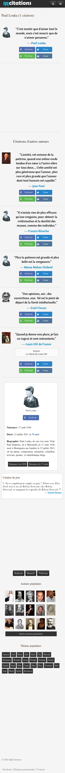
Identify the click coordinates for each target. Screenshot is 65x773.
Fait (13, 654)
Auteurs (18, 573)
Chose (51, 660)
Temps (33, 660)
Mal (57, 665)
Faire (33, 654)
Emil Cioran (38, 308)
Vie (39, 654)
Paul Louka (38, 43)
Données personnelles (24, 769)
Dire (19, 665)
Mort (11, 671)
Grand (5, 665)
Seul (13, 665)
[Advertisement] (32, 97)
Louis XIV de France (38, 344)
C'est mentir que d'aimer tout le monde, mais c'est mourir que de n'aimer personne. (37, 33)
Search (31, 573)
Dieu (33, 665)
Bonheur (28, 671)
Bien (20, 654)
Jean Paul (38, 186)
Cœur (26, 665)
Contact (41, 769)
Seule (18, 671)
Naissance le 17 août (38, 464)
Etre (26, 654)
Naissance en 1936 (17, 464)
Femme (42, 660)
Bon (40, 665)
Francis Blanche (38, 231)
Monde (47, 654)
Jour (5, 671)
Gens (25, 660)
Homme (17, 660)
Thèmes (43, 573)
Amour (6, 654)
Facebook (7, 769)
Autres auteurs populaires (31, 633)
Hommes (7, 660)
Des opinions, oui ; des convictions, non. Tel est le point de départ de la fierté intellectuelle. (36, 298)
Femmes (48, 665)
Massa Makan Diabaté (38, 267)
